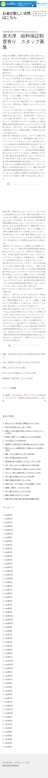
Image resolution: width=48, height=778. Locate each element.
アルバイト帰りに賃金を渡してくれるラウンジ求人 (23, 473)
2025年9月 (8, 537)
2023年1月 (8, 657)
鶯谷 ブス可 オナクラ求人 (14, 367)
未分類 (13, 388)
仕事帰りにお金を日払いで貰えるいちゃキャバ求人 (23, 469)
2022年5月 (8, 687)
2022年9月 (8, 672)
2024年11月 (9, 575)
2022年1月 (8, 702)
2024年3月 (8, 605)
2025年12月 (9, 526)
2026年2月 (8, 519)
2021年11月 (9, 709)
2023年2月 (8, 653)
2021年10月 (9, 713)
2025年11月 (9, 530)
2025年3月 (8, 560)
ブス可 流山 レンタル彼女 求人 (15, 441)
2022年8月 (8, 676)
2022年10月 (9, 668)
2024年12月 (9, 571)
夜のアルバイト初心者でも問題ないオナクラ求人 (22, 423)
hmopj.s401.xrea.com (30, 32)
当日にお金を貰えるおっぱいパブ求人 (18, 427)
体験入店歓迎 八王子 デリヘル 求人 (17, 495)
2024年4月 (8, 601)
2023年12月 (9, 616)
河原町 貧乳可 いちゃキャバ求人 (17, 488)
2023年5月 (8, 642)
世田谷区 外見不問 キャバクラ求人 (18, 378)
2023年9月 (8, 627)
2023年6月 (8, 638)
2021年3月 (8, 739)
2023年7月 (8, 634)
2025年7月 (8, 545)
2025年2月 (8, 563)
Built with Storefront (11, 765)
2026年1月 (8, 522)
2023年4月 (8, 646)
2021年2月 (8, 743)
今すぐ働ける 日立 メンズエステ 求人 (18, 491)
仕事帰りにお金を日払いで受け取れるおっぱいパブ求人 (24, 444)
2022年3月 (8, 694)
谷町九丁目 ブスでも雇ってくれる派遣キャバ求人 (23, 484)
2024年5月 (8, 597)
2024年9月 (8, 582)
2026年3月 (8, 515)
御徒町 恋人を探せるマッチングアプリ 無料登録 (13, 398)
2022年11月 (9, 664)
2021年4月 (8, 735)
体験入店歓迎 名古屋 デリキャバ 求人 (18, 480)
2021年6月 (8, 728)
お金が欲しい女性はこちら (17, 15)
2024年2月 (8, 608)
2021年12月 (9, 705)
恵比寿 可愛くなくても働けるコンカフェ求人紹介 (23, 437)
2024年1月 (8, 612)
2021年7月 (8, 724)
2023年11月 (9, 619)
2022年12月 (9, 661)
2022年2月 (8, 698)
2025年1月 (8, 567)
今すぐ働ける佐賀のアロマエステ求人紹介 (20, 476)
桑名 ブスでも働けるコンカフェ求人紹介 (20, 454)
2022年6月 (8, 683)
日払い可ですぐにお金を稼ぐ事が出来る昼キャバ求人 (34, 398)
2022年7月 (8, 679)
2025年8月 (8, 541)
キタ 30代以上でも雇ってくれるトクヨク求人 (21, 362)
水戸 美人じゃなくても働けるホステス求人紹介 (22, 465)
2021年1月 (8, 747)
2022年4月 (8, 691)
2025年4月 (8, 556)
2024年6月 (8, 593)
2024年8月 (8, 586)
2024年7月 (8, 590)
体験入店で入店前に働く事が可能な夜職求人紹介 (22, 499)
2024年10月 (9, 578)
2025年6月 (8, 548)
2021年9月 (8, 717)
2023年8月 (8, 631)
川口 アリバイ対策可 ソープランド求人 (20, 373)
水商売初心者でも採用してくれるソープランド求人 (23, 461)
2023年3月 (8, 649)
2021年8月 (8, 721)
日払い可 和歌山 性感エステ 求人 (16, 458)
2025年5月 (8, 552)
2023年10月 (9, 623)
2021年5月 (8, 732)
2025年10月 (9, 534)
